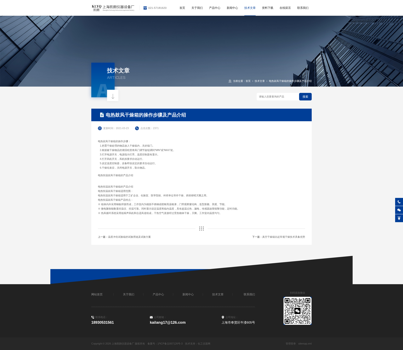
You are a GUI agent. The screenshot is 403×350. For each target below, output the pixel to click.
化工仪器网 (204, 343)
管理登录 (291, 343)
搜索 (305, 96)
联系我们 (303, 7)
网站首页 (97, 294)
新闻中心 (232, 7)
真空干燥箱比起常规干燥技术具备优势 (283, 237)
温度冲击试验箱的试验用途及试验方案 (129, 237)
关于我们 (197, 7)
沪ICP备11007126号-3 (170, 343)
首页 (182, 7)
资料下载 (267, 7)
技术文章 (250, 7)
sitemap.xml (305, 343)
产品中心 (214, 7)
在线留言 (285, 7)
